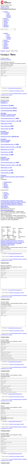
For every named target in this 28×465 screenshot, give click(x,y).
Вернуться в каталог (6, 59)
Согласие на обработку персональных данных (12, 241)
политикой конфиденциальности (15, 88)
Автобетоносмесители (12, 204)
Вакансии (6, 25)
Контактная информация (7, 210)
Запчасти (6, 22)
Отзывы (9, 17)
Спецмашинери (8, 182)
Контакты (6, 26)
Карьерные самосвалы (10, 203)
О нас (8, 14)
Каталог (6, 18)
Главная (6, 11)
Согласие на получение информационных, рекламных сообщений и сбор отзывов (12, 243)
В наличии (6, 19)
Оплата (5, 24)
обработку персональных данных (16, 90)
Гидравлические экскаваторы (8, 200)
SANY (8, 13)
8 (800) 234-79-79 (5, 7)
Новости (9, 15)
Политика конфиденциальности (9, 240)
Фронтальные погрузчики (13, 202)
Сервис (5, 21)
